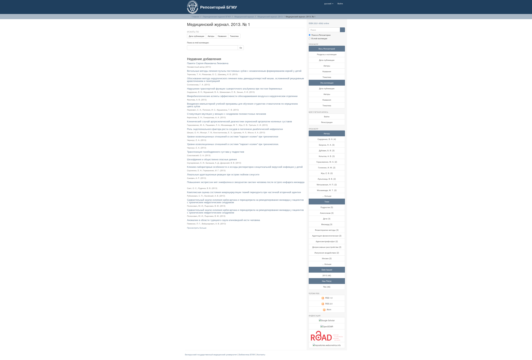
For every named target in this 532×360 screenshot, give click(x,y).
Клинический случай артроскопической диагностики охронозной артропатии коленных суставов (239, 121)
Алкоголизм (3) (327, 213)
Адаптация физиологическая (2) (327, 235)
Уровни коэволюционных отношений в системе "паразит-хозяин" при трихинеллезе (232, 136)
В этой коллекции (319, 38)
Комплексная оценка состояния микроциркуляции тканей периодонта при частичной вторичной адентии (244, 192)
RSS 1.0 (328, 297)
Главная (195, 16)
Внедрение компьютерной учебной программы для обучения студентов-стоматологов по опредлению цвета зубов (242, 105)
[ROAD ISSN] (327, 335)
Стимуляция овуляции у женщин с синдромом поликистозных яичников (226, 113)
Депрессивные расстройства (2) (326, 247)
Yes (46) (326, 286)
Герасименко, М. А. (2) (326, 161)
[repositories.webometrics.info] (327, 345)
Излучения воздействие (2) (326, 252)
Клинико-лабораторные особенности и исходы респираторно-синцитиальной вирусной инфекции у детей (245, 166)
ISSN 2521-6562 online (319, 23)
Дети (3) (326, 218)
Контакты (261, 354)
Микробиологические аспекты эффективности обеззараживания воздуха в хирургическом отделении (242, 96)
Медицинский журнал (244, 16)
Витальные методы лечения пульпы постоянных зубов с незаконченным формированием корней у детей (244, 70)
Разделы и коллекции (327, 54)
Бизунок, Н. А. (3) (327, 144)
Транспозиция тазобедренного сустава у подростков (215, 151)
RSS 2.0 (328, 303)
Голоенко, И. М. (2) (326, 167)
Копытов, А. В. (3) (327, 156)
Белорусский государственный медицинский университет (211, 354)
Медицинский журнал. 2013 (270, 16)
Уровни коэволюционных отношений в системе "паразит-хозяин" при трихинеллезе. (233, 144)
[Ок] (342, 29)
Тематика (234, 36)
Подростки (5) (326, 207)
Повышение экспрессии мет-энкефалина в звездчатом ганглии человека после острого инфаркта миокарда (245, 182)
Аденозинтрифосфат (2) (327, 241)
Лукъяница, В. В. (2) (327, 178)
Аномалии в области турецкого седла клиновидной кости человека (223, 220)
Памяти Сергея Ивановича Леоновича (207, 63)
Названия (222, 36)
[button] (328, 3)
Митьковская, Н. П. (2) (327, 184)
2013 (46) (327, 275)
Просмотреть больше (196, 227)
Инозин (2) (327, 258)
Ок (241, 47)
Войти (326, 116)
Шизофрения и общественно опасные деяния (212, 159)
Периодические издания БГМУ (217, 16)
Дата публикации (196, 36)
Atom (329, 309)
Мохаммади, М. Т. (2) (327, 190)
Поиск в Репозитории (321, 35)
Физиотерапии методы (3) (327, 230)
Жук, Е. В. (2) (327, 173)
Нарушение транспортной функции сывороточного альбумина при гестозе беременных (234, 88)
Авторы (211, 36)
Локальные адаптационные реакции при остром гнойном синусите (223, 174)
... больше (326, 195)
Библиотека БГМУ (247, 354)
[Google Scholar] (327, 320)
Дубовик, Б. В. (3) (327, 150)
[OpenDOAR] (327, 326)
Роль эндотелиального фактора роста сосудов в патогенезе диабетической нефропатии (235, 129)
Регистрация (326, 122)
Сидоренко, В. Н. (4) (327, 139)
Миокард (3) (326, 224)
